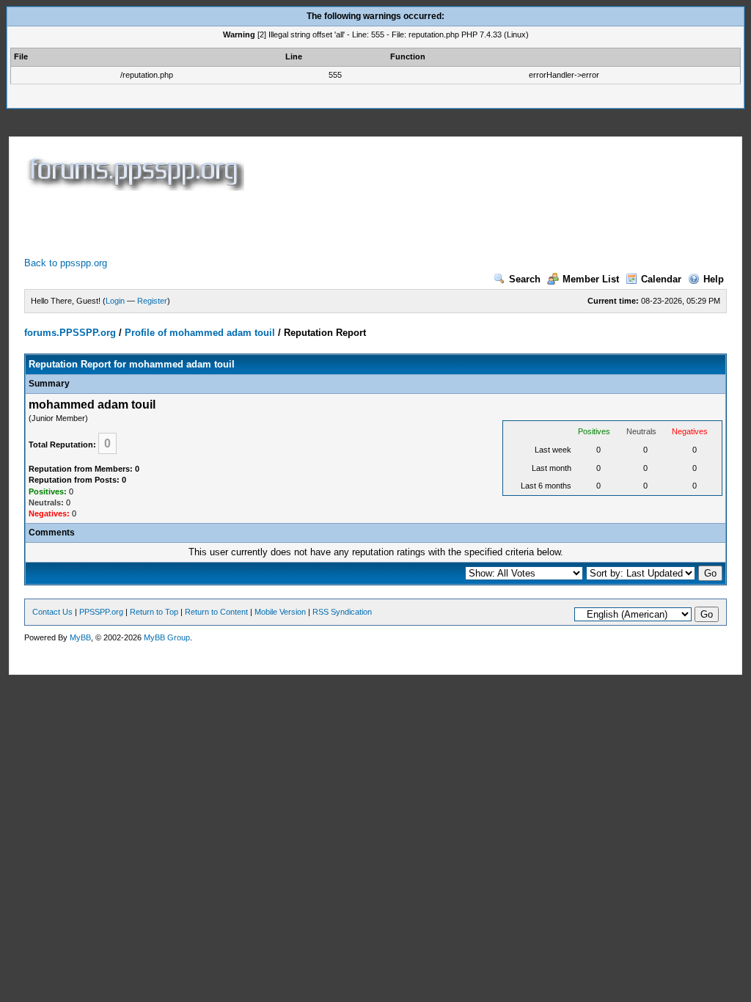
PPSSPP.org (101, 611)
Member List (591, 279)
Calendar (661, 279)
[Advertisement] (291, 224)
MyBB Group (167, 637)
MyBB (80, 637)
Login (115, 300)
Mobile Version (280, 611)
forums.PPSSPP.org (70, 332)
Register (152, 300)
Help (713, 279)
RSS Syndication (342, 611)
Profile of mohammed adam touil (200, 332)
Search (525, 279)
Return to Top (154, 611)
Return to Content (216, 611)
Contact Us (52, 611)
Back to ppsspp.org (65, 262)
